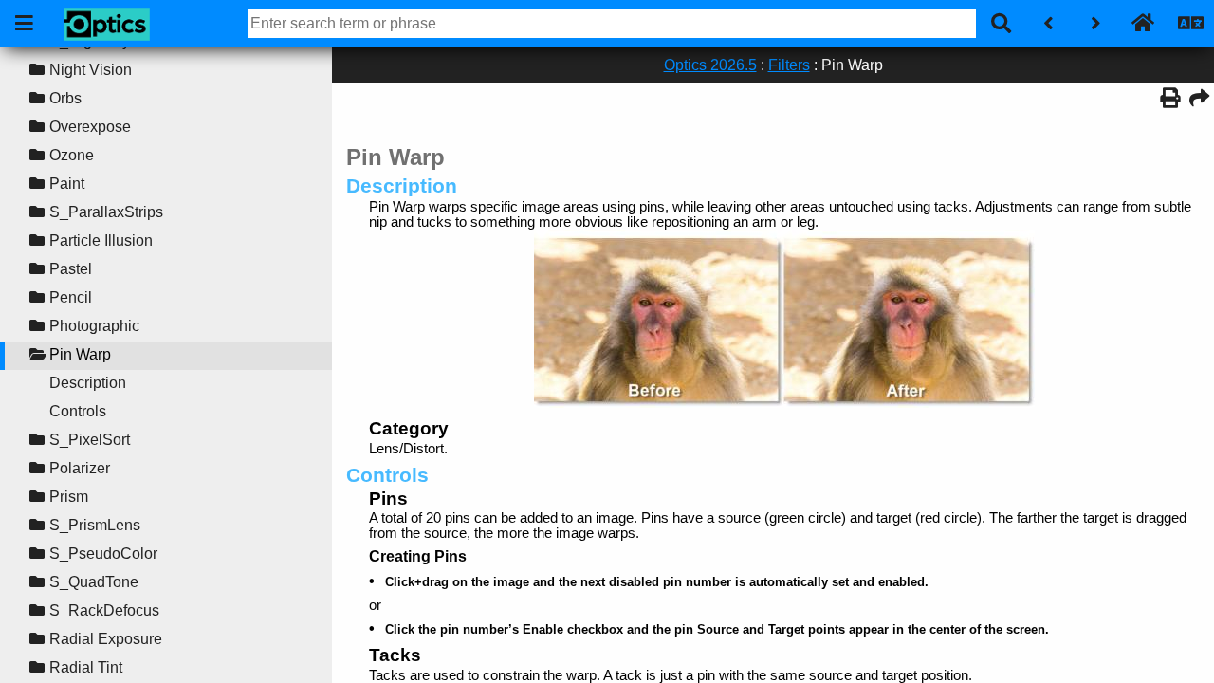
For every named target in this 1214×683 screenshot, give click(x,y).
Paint (66, 183)
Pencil (70, 297)
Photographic (94, 326)
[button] (37, 70)
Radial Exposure (105, 639)
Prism (68, 497)
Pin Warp (80, 354)
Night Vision (90, 70)
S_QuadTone (93, 582)
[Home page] (1143, 23)
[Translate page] (1190, 23)
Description (87, 383)
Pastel (70, 269)
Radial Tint (85, 667)
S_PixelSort (89, 440)
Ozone (71, 155)
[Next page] (1095, 23)
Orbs (65, 98)
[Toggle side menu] (23, 23)
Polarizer (79, 468)
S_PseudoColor (103, 553)
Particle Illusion (101, 240)
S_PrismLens (94, 525)
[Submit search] (1000, 23)
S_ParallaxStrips (106, 212)
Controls (77, 411)
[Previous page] (1048, 23)
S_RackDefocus (104, 610)
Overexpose (90, 127)
